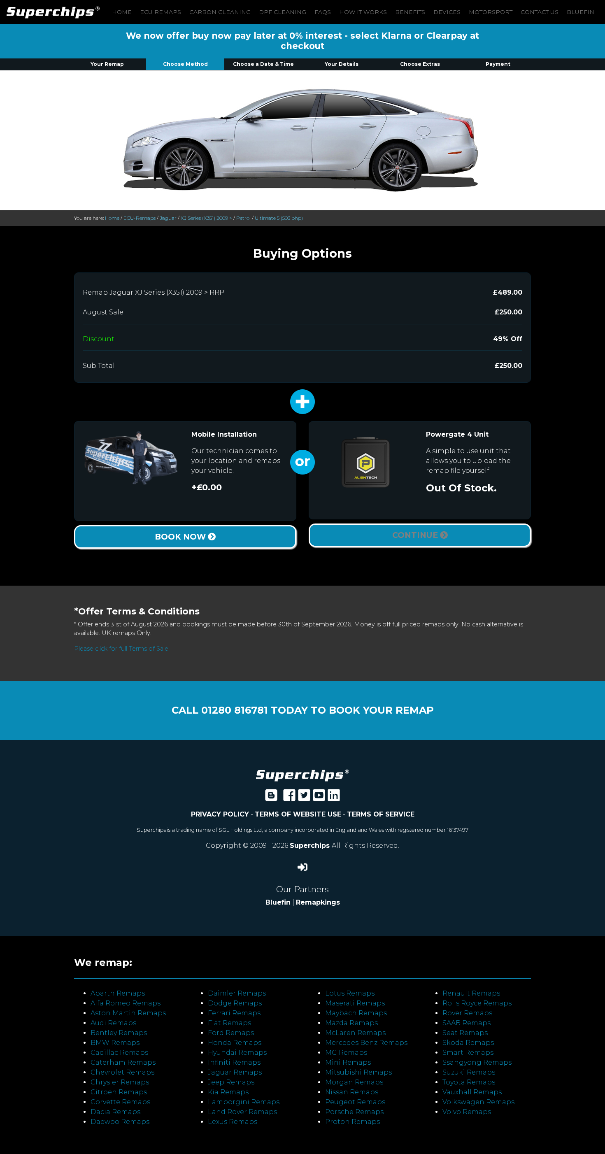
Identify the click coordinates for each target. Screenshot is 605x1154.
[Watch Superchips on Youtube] (319, 798)
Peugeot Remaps (355, 1102)
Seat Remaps (465, 1033)
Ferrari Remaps (234, 1013)
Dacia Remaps (115, 1112)
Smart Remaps (467, 1052)
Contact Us (539, 12)
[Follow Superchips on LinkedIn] (334, 798)
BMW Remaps (115, 1043)
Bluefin (580, 12)
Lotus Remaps (350, 993)
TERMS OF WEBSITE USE (298, 814)
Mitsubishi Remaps (358, 1072)
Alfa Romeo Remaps (126, 1003)
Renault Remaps (471, 993)
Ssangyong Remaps (477, 1062)
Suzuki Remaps (468, 1072)
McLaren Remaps (355, 1033)
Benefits (410, 12)
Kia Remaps (228, 1092)
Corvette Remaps (120, 1102)
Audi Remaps (113, 1023)
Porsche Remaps (354, 1112)
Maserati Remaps (355, 1003)
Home (122, 12)
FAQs (322, 12)
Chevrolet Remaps (122, 1072)
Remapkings (318, 902)
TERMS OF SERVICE (380, 814)
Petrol (243, 218)
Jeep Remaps (231, 1082)
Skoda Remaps (468, 1043)
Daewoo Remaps (120, 1122)
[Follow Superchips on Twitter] (304, 798)
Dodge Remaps (235, 1003)
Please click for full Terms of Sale (121, 648)
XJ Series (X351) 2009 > (206, 218)
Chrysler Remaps (120, 1082)
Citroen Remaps (119, 1092)
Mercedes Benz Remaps (366, 1043)
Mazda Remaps (351, 1023)
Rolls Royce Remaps (477, 1003)
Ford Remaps (231, 1033)
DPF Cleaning (282, 12)
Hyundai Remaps (237, 1052)
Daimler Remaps (237, 993)
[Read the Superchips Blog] (271, 798)
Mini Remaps (348, 1062)
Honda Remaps (234, 1043)
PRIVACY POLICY (220, 814)
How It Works (363, 12)
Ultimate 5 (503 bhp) (279, 218)
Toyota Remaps (468, 1082)
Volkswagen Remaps (478, 1102)
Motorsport (490, 12)
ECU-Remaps (139, 218)
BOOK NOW (181, 537)
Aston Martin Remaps (128, 1013)
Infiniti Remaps (234, 1062)
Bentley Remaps (119, 1033)
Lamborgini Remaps (243, 1102)
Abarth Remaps (118, 993)
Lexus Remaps (232, 1122)
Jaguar (168, 218)
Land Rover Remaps (242, 1112)
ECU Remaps (160, 12)
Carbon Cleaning (220, 12)
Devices (447, 12)
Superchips (311, 845)
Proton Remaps (352, 1122)
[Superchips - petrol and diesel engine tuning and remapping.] (302, 775)
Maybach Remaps (356, 1013)
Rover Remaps (467, 1013)
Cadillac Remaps (119, 1052)
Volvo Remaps (466, 1112)
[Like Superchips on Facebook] (289, 798)
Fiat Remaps (229, 1023)
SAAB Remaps (466, 1023)
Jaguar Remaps (235, 1072)
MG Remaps (346, 1052)
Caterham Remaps (123, 1062)
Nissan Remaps (351, 1092)
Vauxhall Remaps (472, 1092)
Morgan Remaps (354, 1082)
